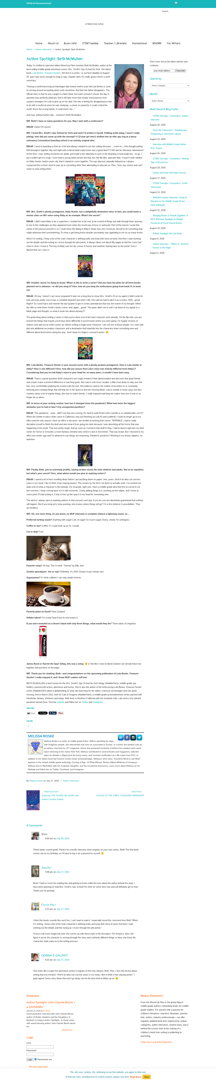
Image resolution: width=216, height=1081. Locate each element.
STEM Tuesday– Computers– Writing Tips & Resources (170, 160)
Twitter (85, 702)
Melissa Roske (41, 736)
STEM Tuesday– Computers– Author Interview (169, 118)
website (60, 702)
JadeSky (46, 867)
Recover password (38, 1066)
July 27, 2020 (62, 872)
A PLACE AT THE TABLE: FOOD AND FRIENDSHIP (120, 795)
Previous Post (50, 792)
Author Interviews (44, 49)
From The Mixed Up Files (108, 25)
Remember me (44, 1059)
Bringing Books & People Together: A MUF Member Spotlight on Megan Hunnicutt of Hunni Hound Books (169, 219)
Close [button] (146, 1077)
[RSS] (188, 4)
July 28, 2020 (62, 838)
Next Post (137, 792)
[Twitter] (179, 4)
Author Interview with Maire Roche (169, 172)
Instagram (97, 702)
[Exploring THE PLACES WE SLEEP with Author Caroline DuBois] (33, 810)
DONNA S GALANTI (54, 955)
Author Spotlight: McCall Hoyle (167, 233)
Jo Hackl (46, 1011)
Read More (135, 1077)
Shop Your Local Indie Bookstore (156, 1042)
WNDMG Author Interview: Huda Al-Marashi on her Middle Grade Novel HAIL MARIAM (169, 201)
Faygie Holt (48, 904)
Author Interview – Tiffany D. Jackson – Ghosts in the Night (170, 246)
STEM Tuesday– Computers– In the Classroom (169, 185)
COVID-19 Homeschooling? (38, 3)
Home (29, 49)
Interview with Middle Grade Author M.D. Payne (168, 146)
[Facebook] (182, 4)
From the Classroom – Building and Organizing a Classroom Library (169, 132)
